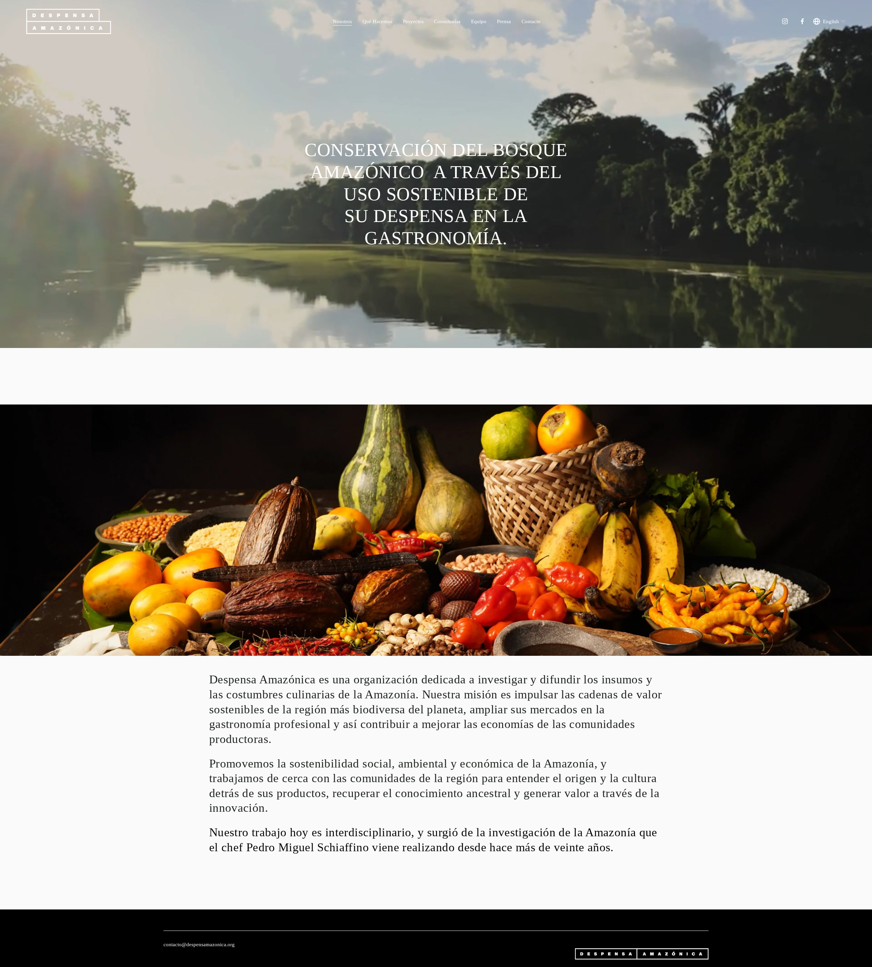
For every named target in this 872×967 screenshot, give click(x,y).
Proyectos (413, 21)
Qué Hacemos (377, 21)
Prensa (504, 21)
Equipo (478, 21)
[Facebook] (802, 21)
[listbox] (829, 21)
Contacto (531, 21)
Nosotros (342, 21)
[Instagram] (785, 21)
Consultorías (447, 21)
